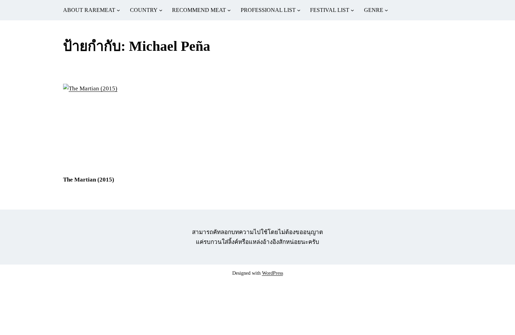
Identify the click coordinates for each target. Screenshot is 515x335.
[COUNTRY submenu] (161, 10)
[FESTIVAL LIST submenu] (352, 10)
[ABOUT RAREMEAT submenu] (118, 10)
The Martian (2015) (88, 179)
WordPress (272, 273)
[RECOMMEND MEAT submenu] (229, 10)
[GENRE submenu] (386, 10)
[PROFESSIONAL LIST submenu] (299, 10)
